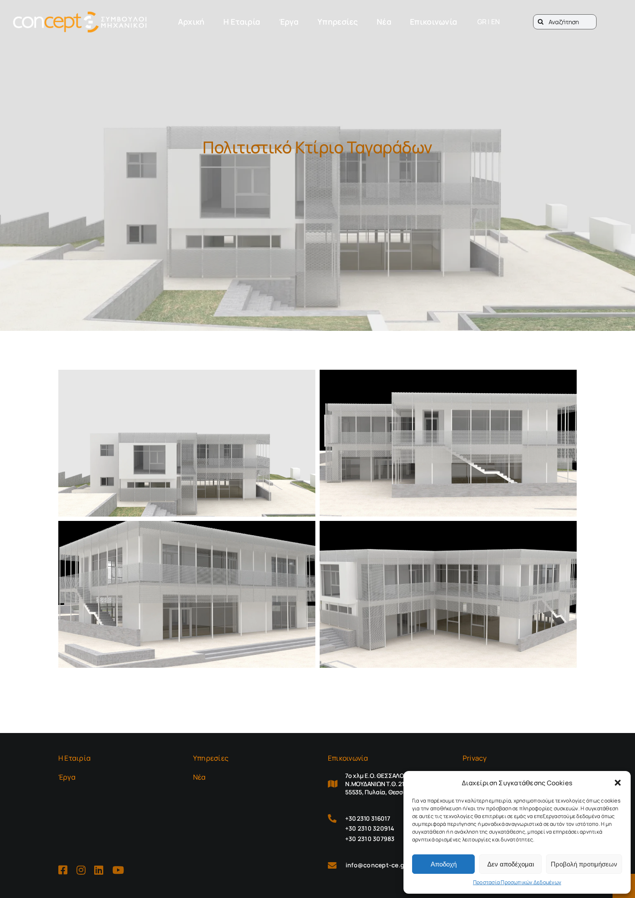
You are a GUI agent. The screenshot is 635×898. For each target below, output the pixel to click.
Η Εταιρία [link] (74, 758)
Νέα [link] (199, 777)
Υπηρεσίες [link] (211, 758)
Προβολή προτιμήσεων (584, 864)
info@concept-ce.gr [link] (376, 865)
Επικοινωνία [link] (348, 758)
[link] (80, 22)
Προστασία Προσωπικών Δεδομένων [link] (517, 882)
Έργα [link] (67, 777)
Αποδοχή (444, 864)
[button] (617, 782)
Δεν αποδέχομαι (510, 864)
